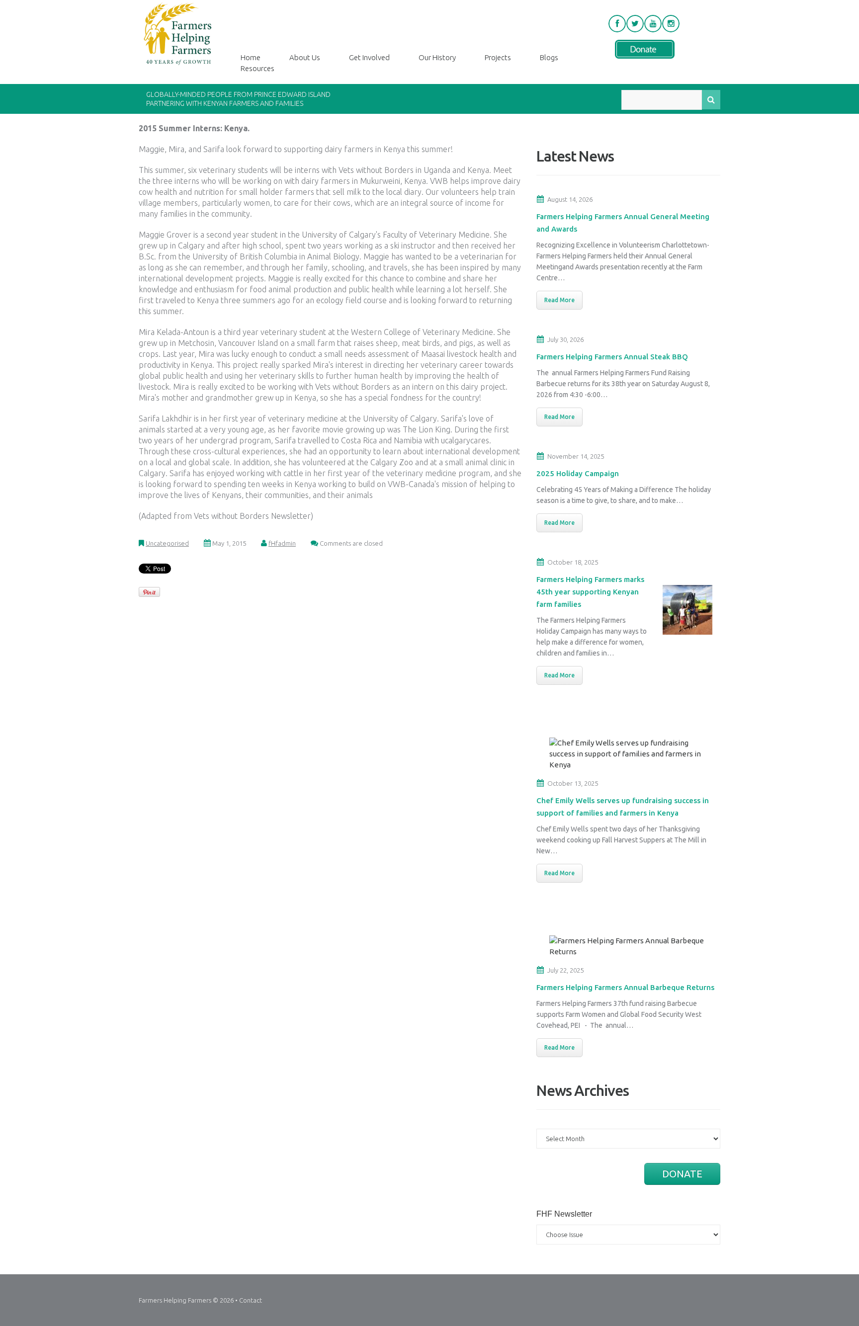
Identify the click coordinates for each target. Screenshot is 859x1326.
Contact (250, 1300)
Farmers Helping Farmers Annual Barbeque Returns (625, 987)
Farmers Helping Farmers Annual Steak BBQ (612, 356)
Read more (559, 300)
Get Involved (369, 57)
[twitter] (635, 23)
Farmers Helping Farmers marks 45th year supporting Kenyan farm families (590, 591)
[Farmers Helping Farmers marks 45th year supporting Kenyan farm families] (687, 609)
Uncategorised (167, 543)
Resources (257, 68)
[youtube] (653, 23)
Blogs (549, 57)
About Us (304, 57)
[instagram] (671, 23)
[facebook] (617, 23)
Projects (498, 57)
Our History (437, 57)
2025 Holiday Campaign (577, 473)
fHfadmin (282, 543)
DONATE (682, 1173)
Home (250, 57)
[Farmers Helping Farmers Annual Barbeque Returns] (630, 945)
